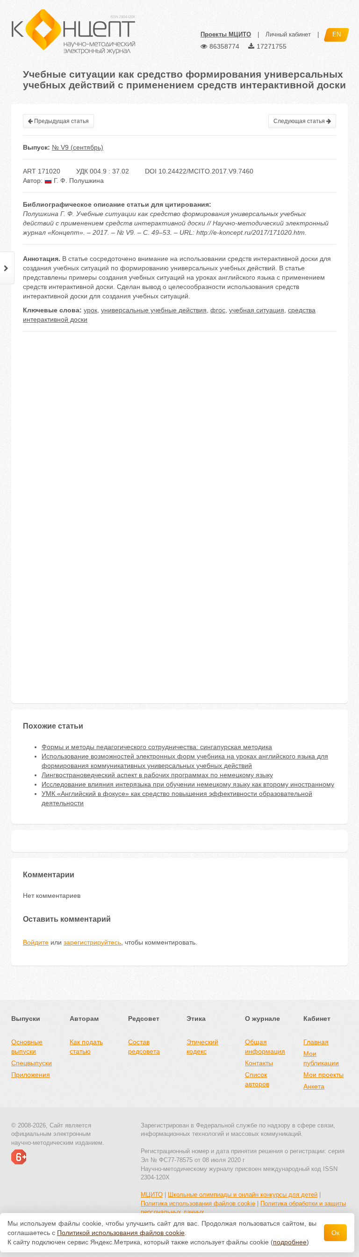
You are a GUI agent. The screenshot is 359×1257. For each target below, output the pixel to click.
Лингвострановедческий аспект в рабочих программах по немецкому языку (157, 775)
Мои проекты (323, 1074)
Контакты (259, 1063)
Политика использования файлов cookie (198, 1203)
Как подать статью (86, 1046)
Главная (316, 1042)
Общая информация (265, 1046)
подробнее (290, 1242)
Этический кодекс (202, 1046)
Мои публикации (321, 1058)
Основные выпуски (27, 1046)
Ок (335, 1232)
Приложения (30, 1074)
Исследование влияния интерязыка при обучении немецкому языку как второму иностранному (188, 784)
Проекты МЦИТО (226, 34)
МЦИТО (152, 1194)
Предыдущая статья (61, 121)
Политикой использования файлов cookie (121, 1232)
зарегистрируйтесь (92, 942)
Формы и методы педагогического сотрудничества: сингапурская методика (157, 747)
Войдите (36, 942)
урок (90, 310)
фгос (217, 310)
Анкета (313, 1086)
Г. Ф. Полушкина (78, 180)
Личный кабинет (288, 34)
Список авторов (257, 1079)
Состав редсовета (144, 1046)
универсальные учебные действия (154, 310)
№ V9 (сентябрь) (77, 147)
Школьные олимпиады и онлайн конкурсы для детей (242, 1194)
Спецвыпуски (31, 1063)
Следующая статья (299, 121)
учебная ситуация (256, 310)
